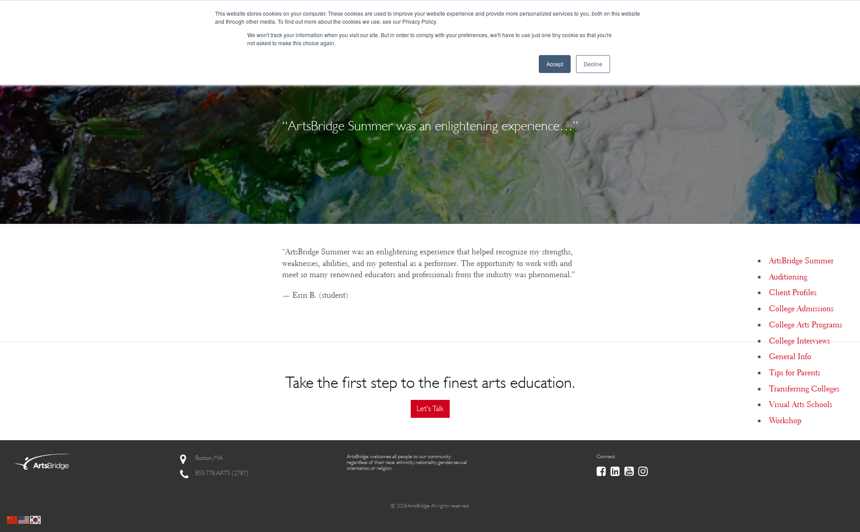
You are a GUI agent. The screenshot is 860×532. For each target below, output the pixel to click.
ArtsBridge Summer (801, 261)
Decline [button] (593, 64)
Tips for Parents (794, 373)
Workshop (785, 420)
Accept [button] (554, 64)
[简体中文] (12, 519)
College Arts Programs (805, 325)
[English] (24, 519)
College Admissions (801, 308)
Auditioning (788, 277)
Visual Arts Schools (800, 404)
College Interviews (799, 341)
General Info (790, 356)
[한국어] (36, 519)
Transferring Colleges (804, 389)
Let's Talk (430, 408)
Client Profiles (793, 292)
